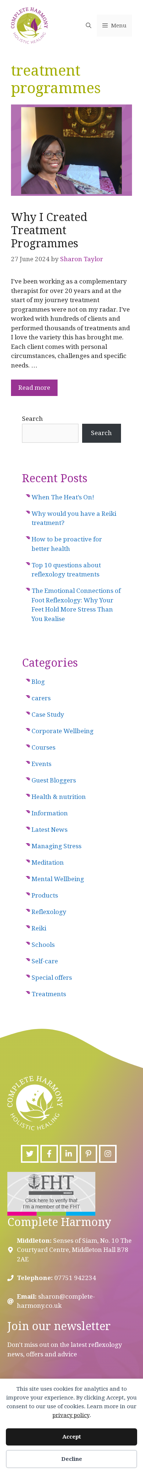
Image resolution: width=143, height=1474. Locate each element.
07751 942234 (75, 1277)
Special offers (52, 977)
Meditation (48, 862)
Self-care (45, 961)
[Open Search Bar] (88, 26)
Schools (43, 944)
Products (45, 895)
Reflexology (49, 911)
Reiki (39, 928)
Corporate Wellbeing (63, 731)
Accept (71, 1436)
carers (41, 698)
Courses (43, 747)
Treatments (49, 994)
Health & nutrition (59, 796)
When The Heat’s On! (63, 497)
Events (41, 764)
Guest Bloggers (54, 780)
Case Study (48, 714)
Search (32, 418)
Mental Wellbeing (58, 879)
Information (50, 813)
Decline (71, 1459)
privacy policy (70, 1415)
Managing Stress (56, 846)
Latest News (49, 829)
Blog (38, 681)
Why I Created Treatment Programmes (49, 230)
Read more (34, 387)
